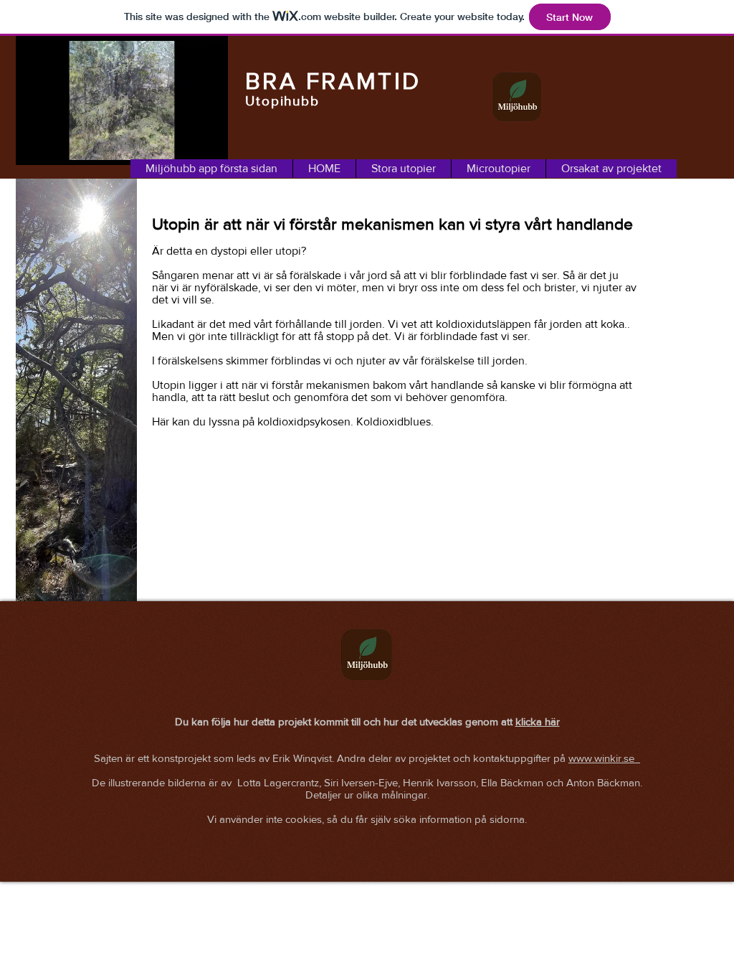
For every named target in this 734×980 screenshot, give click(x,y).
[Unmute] (58, 145)
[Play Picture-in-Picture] (184, 145)
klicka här (537, 721)
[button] (403, 168)
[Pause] (34, 145)
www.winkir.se (604, 758)
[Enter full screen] (208, 145)
